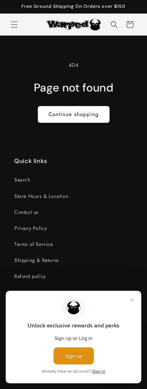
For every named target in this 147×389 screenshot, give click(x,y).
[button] (14, 24)
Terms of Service (33, 244)
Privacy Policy (30, 228)
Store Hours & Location (41, 196)
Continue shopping (74, 114)
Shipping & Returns (36, 260)
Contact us (26, 212)
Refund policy (30, 276)
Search (22, 179)
